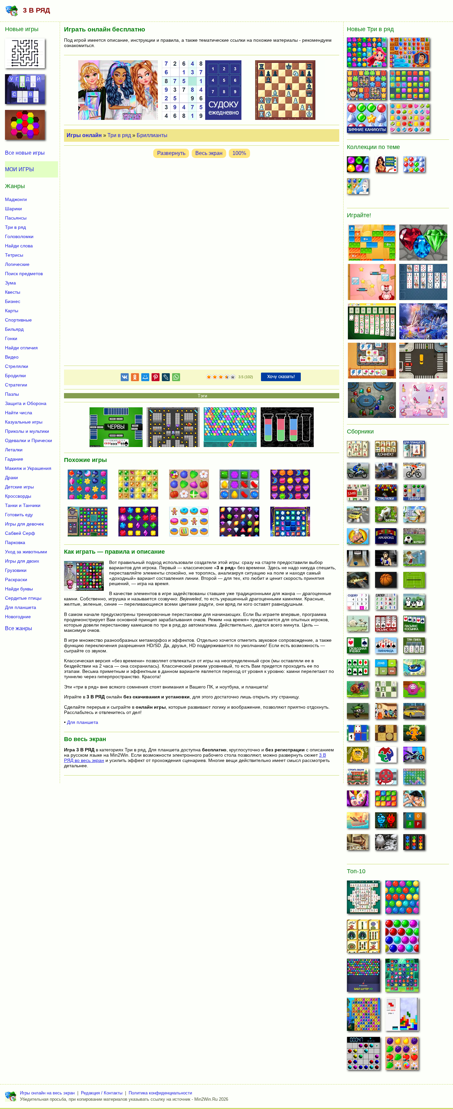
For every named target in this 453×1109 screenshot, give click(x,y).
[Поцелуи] (414, 800)
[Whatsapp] (176, 378)
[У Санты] (414, 166)
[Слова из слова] (414, 822)
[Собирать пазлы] (386, 757)
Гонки (11, 338)
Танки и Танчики (22, 505)
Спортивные (18, 320)
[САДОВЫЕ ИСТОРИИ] (402, 1055)
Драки (11, 477)
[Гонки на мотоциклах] (357, 472)
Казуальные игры (23, 422)
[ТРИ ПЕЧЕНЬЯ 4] (410, 119)
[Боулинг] (357, 560)
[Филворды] (414, 778)
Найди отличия (21, 347)
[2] (212, 377)
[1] (209, 377)
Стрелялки (16, 366)
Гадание (14, 459)
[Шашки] (386, 735)
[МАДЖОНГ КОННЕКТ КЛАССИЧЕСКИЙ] (363, 938)
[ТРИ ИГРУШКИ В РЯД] (410, 86)
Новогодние (18, 616)
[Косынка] (414, 625)
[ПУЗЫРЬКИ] (402, 938)
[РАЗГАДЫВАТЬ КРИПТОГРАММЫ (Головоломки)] (25, 91)
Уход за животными (26, 551)
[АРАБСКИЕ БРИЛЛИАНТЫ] (292, 485)
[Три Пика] (414, 647)
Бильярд (14, 329)
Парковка (15, 542)
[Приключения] (386, 844)
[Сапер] (386, 604)
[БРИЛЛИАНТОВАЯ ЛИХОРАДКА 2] (242, 522)
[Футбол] (414, 538)
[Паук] (386, 625)
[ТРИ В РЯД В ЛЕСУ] (402, 977)
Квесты (12, 292)
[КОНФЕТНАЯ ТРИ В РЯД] (242, 485)
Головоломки (19, 236)
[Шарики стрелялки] (386, 494)
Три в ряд (119, 135)
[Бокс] (386, 560)
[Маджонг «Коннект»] (386, 451)
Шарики (13, 208)
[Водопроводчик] (386, 778)
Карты (11, 310)
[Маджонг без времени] (357, 494)
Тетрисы (14, 255)
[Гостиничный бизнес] (414, 516)
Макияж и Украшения (28, 468)
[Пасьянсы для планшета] (357, 669)
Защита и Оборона (25, 403)
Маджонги (16, 199)
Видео (12, 357)
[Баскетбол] (386, 582)
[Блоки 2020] (386, 800)
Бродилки (15, 375)
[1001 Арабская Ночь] (386, 166)
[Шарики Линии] (414, 494)
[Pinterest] (156, 378)
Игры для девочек (24, 524)
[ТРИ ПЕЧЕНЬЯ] (191, 522)
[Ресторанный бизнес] (357, 538)
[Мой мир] (145, 378)
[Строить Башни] (357, 778)
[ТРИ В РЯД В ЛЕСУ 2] (90, 485)
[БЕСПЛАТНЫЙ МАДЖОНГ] (363, 899)
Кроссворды (18, 496)
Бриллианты (152, 135)
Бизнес (12, 301)
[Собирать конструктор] (414, 757)
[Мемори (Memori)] (357, 735)
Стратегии (16, 384)
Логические (17, 264)
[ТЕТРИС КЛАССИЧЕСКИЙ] (402, 1016)
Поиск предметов (24, 273)
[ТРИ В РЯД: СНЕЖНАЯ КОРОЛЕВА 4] (140, 485)
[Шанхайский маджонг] (357, 451)
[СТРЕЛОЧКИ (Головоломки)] (25, 55)
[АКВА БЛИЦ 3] (367, 53)
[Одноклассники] (135, 378)
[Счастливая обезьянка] (414, 735)
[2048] (386, 669)
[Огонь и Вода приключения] (386, 822)
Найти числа (18, 412)
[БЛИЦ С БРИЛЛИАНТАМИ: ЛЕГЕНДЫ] (90, 522)
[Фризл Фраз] (414, 691)
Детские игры (19, 486)
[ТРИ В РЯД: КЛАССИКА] (292, 522)
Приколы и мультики (27, 431)
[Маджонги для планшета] (414, 451)
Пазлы (12, 394)
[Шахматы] (386, 691)
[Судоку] (357, 604)
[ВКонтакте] (125, 378)
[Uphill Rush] (414, 669)
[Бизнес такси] (414, 713)
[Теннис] (414, 582)
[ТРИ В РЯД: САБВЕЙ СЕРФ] (367, 86)
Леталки (14, 449)
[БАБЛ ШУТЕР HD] (363, 977)
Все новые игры (25, 153)
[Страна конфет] (357, 166)
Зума (10, 282)
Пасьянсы (16, 218)
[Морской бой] (357, 822)
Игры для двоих (22, 561)
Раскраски (16, 579)
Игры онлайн (84, 135)
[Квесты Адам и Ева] (357, 757)
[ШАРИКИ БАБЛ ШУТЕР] (402, 899)
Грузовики (16, 570)
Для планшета (82, 722)
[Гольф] (414, 560)
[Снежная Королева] (357, 188)
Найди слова (19, 245)
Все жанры (18, 628)
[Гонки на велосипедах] (414, 472)
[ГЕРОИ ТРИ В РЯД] (410, 53)
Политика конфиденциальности (160, 1092)
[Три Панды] (414, 604)
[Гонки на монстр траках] (386, 472)
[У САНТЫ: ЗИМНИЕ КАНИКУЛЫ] (367, 119)
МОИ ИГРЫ (19, 169)
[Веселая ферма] (386, 516)
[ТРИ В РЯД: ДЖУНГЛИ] (191, 485)
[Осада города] (357, 713)
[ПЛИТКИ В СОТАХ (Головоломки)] (25, 127)
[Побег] (357, 844)
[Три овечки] (357, 625)
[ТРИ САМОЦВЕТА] (140, 522)
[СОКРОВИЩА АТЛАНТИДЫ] (363, 1016)
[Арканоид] (386, 538)
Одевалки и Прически (28, 440)
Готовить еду (19, 514)
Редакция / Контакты (101, 1092)
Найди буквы (19, 588)
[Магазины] (386, 713)
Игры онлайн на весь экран (47, 1092)
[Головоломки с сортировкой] (414, 844)
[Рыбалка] (357, 582)
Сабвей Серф (20, 533)
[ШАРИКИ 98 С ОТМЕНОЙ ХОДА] (363, 1055)
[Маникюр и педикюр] (357, 800)
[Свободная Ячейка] (357, 647)
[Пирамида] (386, 647)
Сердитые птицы (23, 598)
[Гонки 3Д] (357, 516)
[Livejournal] (166, 378)
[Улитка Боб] (357, 691)
